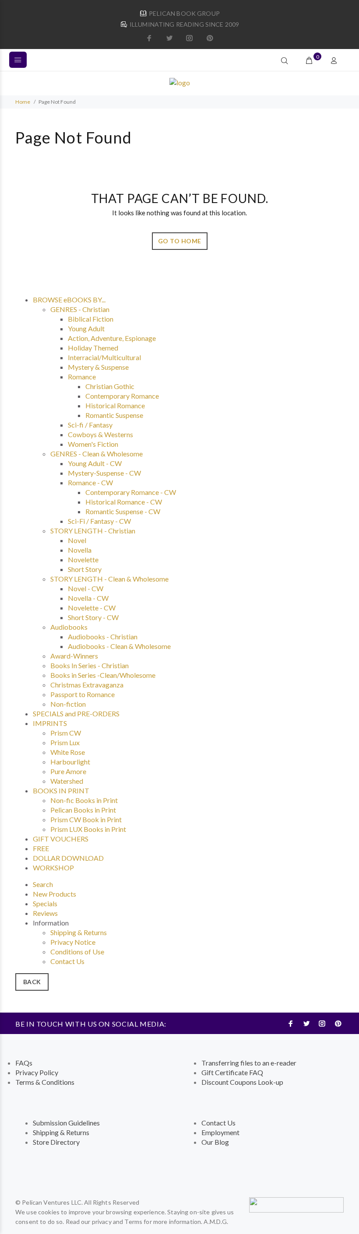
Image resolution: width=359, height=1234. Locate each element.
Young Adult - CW (95, 463)
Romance (82, 376)
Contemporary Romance (122, 396)
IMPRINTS (50, 723)
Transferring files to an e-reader (248, 1063)
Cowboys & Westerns (100, 434)
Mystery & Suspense (98, 367)
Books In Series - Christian (89, 665)
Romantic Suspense (114, 415)
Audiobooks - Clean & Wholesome (119, 646)
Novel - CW (85, 588)
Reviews (45, 913)
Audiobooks (69, 627)
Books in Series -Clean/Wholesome (102, 675)
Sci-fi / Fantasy (90, 425)
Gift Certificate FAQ (232, 1072)
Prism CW (65, 733)
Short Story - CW (93, 617)
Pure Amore (68, 771)
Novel (77, 540)
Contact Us (67, 961)
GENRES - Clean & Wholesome (96, 453)
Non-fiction (68, 704)
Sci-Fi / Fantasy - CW (99, 521)
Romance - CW (90, 482)
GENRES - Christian (79, 309)
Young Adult (86, 328)
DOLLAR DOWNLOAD (68, 858)
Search (43, 884)
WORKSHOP (53, 867)
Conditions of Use (77, 951)
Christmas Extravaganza (86, 684)
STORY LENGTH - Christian (92, 530)
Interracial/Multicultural (104, 357)
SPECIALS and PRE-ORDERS (76, 713)
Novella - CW (88, 598)
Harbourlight (70, 761)
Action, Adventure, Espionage (112, 338)
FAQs (23, 1063)
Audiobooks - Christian (102, 636)
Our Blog (215, 1142)
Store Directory (56, 1142)
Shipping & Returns (78, 932)
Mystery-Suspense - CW (104, 473)
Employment (220, 1132)
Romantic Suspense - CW (122, 511)
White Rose (67, 752)
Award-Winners (74, 656)
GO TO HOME (179, 241)
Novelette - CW (92, 607)
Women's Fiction (93, 444)
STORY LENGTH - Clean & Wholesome (109, 579)
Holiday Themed (93, 348)
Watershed (66, 781)
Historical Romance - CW (123, 502)
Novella (80, 550)
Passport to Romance (82, 694)
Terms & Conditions (44, 1082)
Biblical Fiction (90, 319)
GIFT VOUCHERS (60, 838)
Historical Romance (115, 405)
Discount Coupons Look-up (242, 1082)
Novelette (83, 559)
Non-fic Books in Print (84, 800)
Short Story (85, 569)
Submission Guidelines (66, 1122)
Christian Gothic (109, 386)
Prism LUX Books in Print (88, 829)
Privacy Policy (36, 1072)
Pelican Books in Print (83, 810)
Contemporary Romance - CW (130, 492)
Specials (45, 903)
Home (22, 101)
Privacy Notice (72, 942)
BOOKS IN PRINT (61, 790)
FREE (41, 848)
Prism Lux (65, 742)
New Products (54, 894)
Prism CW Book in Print (86, 819)
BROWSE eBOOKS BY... (69, 299)
